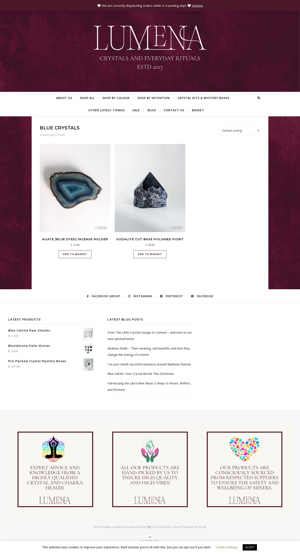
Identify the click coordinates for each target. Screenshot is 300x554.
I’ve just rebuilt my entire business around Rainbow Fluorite (149, 364)
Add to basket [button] (75, 254)
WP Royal (200, 527)
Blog (152, 110)
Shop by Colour (116, 98)
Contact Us (174, 110)
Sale (136, 110)
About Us (64, 98)
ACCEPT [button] (249, 547)
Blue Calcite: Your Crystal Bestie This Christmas (141, 374)
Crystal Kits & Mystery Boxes (203, 98)
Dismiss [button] (197, 5)
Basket (198, 110)
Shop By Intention (153, 98)
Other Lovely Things (106, 110)
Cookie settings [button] (227, 547)
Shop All (87, 98)
